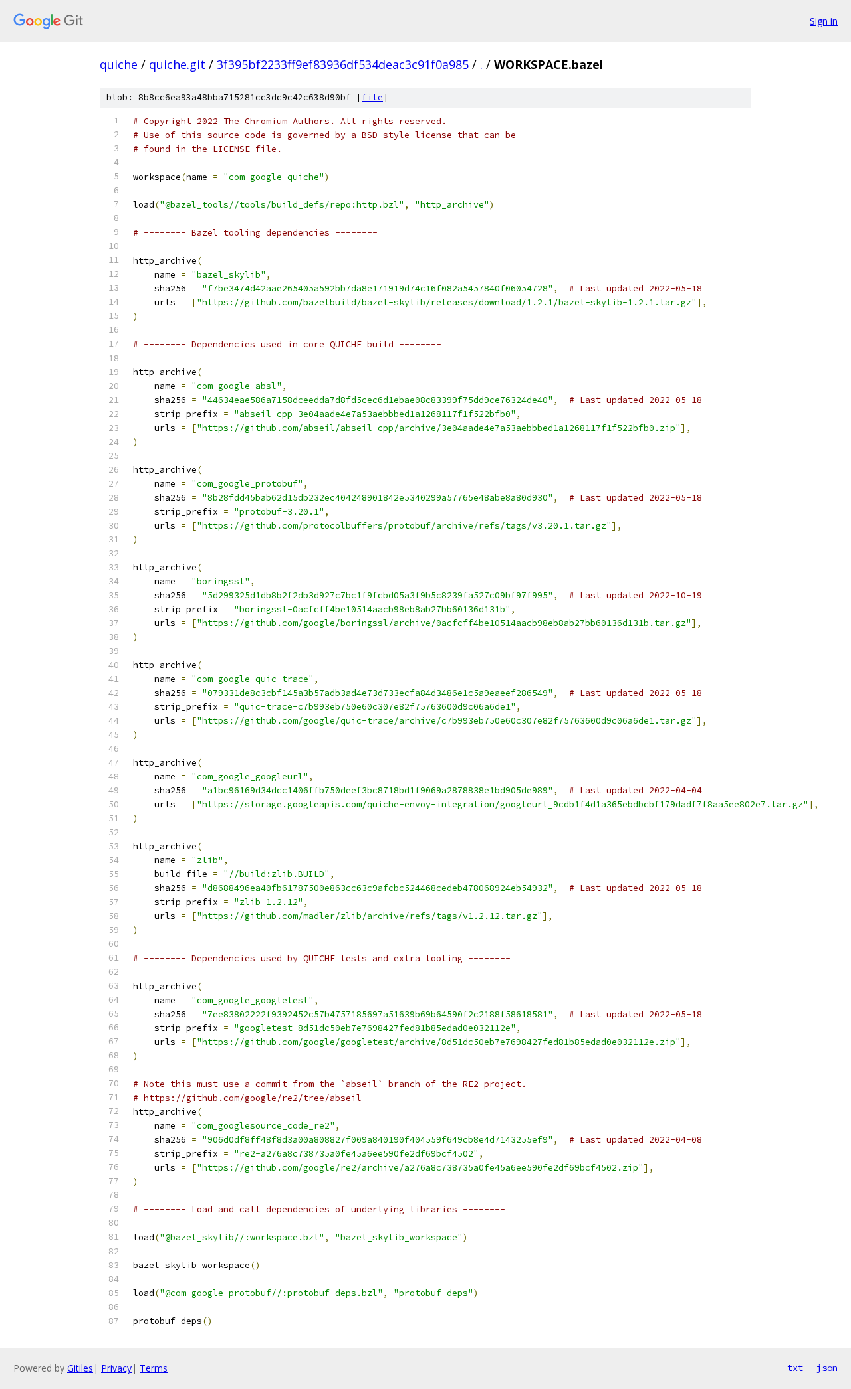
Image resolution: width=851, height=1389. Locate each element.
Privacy (116, 1368)
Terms (154, 1368)
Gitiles (80, 1368)
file (372, 97)
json (827, 1368)
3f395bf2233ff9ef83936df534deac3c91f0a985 (343, 64)
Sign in (824, 21)
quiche (119, 64)
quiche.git (177, 64)
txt (795, 1368)
